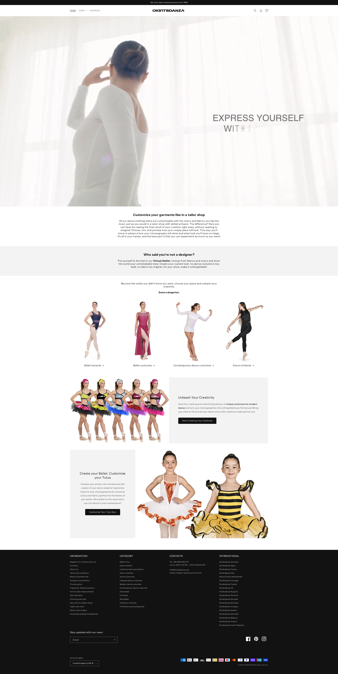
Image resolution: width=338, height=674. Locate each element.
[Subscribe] (114, 640)
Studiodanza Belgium (228, 618)
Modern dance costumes (130, 584)
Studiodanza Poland (228, 584)
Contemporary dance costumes (192, 365)
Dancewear (124, 592)
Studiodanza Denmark (229, 614)
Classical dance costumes (131, 580)
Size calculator (76, 595)
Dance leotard (126, 566)
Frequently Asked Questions (82, 588)
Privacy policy (76, 584)
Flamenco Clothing (128, 603)
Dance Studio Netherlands (230, 577)
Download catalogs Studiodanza (84, 614)
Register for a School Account (83, 562)
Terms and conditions (79, 573)
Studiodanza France (228, 569)
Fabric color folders (78, 610)
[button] (83, 10)
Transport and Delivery (80, 580)
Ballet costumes (142, 365)
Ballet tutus (125, 562)
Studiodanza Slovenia (228, 595)
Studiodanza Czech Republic (231, 625)
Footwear (124, 595)
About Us (74, 569)
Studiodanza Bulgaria (228, 592)
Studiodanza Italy (226, 573)
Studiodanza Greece (228, 610)
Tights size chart (77, 606)
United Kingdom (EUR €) (83, 663)
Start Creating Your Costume (197, 420)
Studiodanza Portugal (228, 580)
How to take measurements (82, 592)
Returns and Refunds (79, 577)
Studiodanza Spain (227, 566)
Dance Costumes (127, 577)
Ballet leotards (92, 365)
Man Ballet (124, 599)
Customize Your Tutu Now (102, 512)
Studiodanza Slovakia (228, 599)
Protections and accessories (132, 606)
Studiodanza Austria (228, 621)
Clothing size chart (78, 599)
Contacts (74, 566)
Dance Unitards (242, 365)
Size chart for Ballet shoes (81, 603)
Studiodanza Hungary (228, 606)
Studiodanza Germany (229, 562)
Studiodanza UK (226, 588)
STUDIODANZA (249, 665)
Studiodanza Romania (228, 603)
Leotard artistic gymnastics (131, 569)
